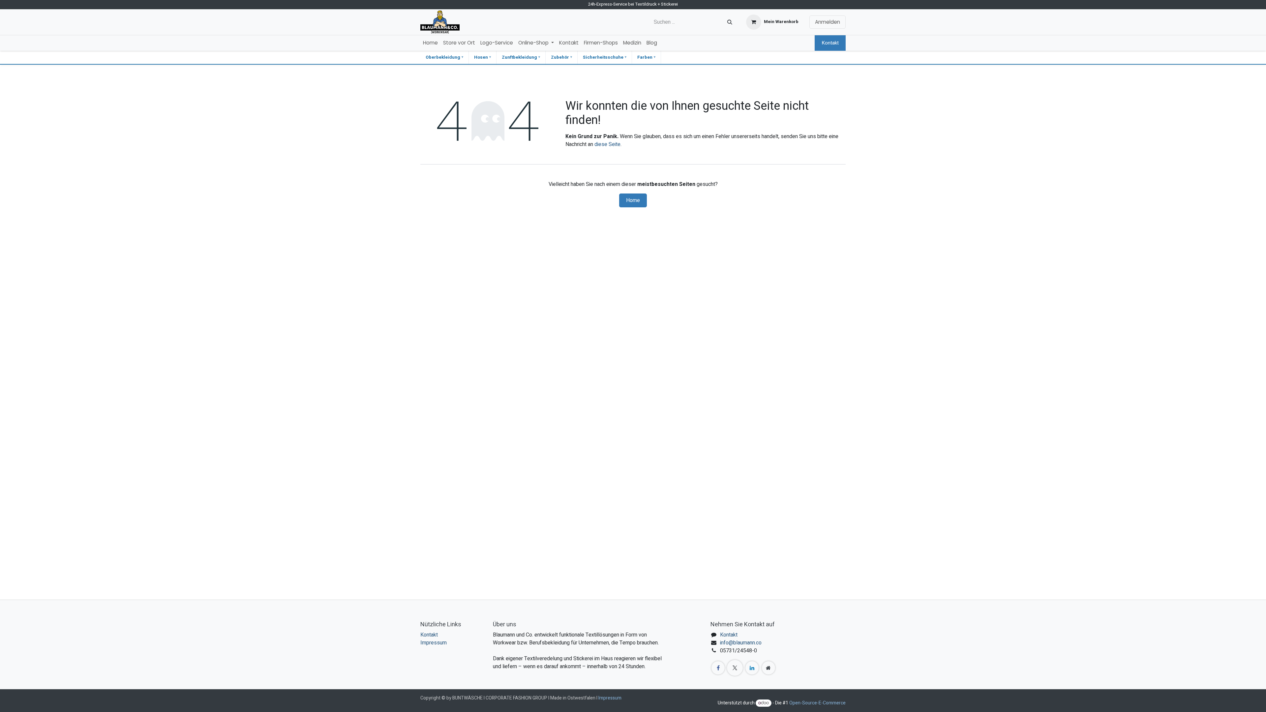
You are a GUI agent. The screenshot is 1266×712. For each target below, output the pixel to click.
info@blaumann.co (741, 643)
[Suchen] (730, 22)
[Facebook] (718, 667)
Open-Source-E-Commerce (817, 702)
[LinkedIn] (752, 667)
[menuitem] (430, 43)
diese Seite (607, 144)
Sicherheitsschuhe (603, 57)
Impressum (433, 643)
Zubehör (560, 57)
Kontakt (830, 42)
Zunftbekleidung (519, 57)
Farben (644, 57)
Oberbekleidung (443, 57)
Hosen (481, 57)
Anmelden (827, 21)
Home (633, 200)
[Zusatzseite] (768, 667)
